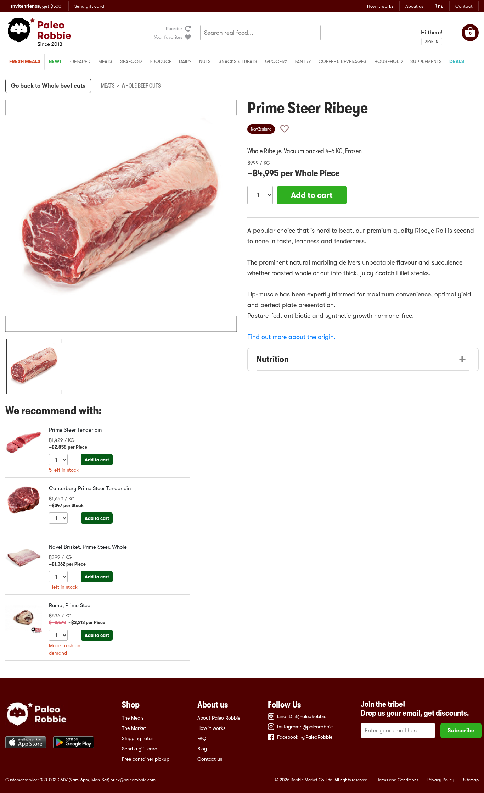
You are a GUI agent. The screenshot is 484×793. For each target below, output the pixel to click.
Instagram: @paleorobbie (305, 727)
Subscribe (461, 730)
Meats (105, 61)
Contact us (209, 759)
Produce (160, 61)
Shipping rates (137, 738)
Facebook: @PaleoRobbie (304, 737)
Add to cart (97, 459)
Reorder (174, 28)
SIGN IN (431, 42)
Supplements (426, 61)
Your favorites (168, 37)
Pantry (302, 61)
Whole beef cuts (141, 86)
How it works (380, 6)
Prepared (79, 61)
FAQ (201, 738)
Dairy (185, 61)
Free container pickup (145, 759)
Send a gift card (139, 749)
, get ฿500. (37, 6)
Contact (464, 6)
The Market (134, 728)
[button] (34, 366)
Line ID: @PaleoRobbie (301, 716)
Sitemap (471, 779)
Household (388, 61)
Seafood (131, 61)
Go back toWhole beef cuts (48, 86)
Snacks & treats (238, 61)
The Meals (132, 718)
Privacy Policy (440, 779)
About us (414, 6)
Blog (202, 749)
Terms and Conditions (397, 779)
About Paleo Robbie (218, 718)
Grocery (276, 61)
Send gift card (89, 6)
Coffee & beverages (342, 61)
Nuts (205, 61)
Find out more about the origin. (291, 336)
